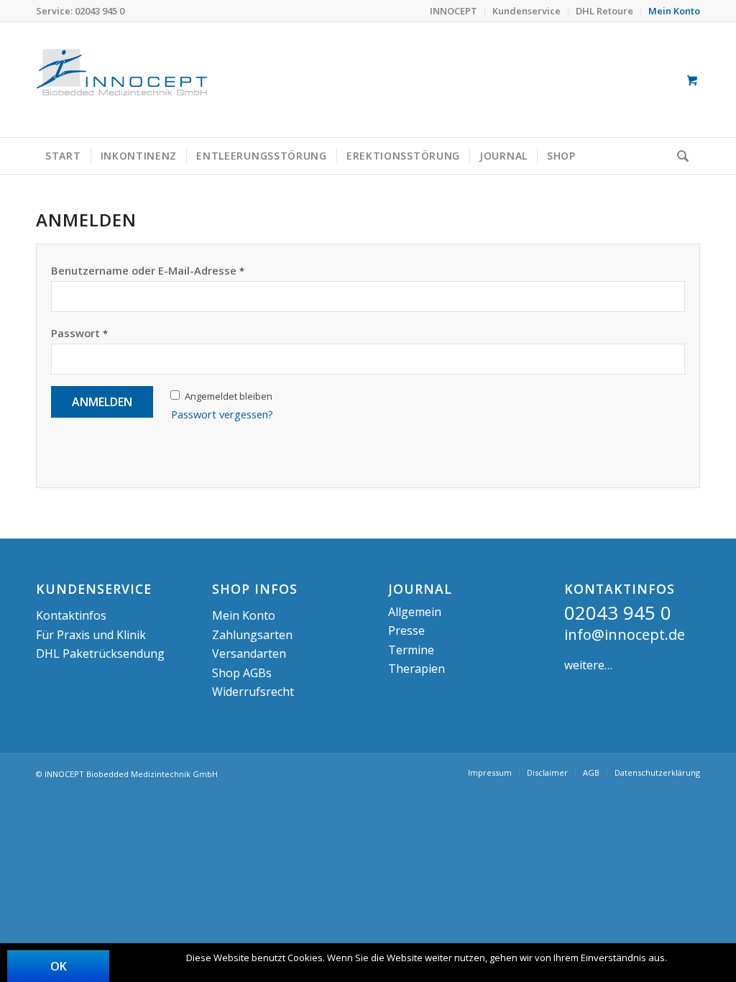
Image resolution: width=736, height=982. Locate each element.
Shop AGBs (242, 673)
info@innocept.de (624, 634)
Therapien (416, 668)
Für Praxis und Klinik (91, 635)
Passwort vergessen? (222, 414)
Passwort (79, 333)
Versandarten (249, 653)
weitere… (588, 665)
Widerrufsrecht (253, 691)
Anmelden (102, 402)
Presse (406, 630)
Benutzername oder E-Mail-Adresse (147, 270)
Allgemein (414, 612)
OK (58, 966)
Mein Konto (243, 615)
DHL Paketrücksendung (100, 653)
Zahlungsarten (252, 635)
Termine (411, 650)
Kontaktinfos (71, 615)
